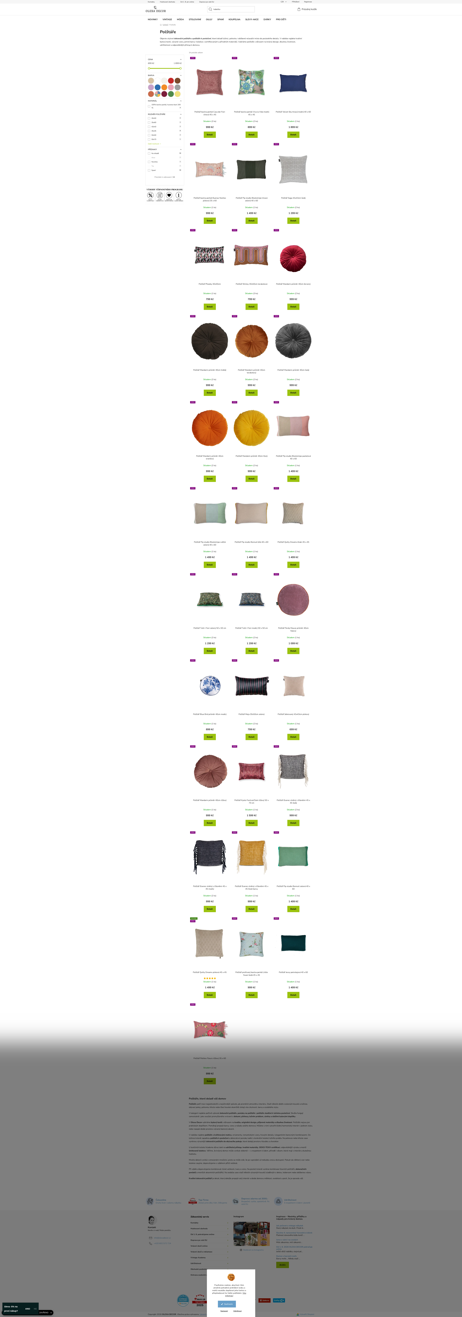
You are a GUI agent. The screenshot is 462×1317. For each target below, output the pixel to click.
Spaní (166, 170)
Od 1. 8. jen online (187, 2)
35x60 (166, 122)
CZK (282, 2)
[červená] (171, 81)
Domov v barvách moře (286, 1256)
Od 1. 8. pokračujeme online (202, 1234)
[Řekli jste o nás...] (183, 1300)
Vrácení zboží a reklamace (201, 1252)
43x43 (166, 127)
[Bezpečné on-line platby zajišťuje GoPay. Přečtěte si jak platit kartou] (279, 1300)
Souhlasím (228, 1304)
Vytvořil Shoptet (307, 1314)
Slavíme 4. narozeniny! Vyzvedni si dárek (294, 1233)
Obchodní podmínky (199, 1269)
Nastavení (224, 1311)
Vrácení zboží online (199, 1246)
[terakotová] (151, 94)
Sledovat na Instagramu (253, 1250)
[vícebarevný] (158, 94)
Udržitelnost (196, 1263)
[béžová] (151, 81)
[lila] (151, 87)
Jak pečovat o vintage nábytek (289, 1226)
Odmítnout (237, 1311)
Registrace (308, 2)
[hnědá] (178, 81)
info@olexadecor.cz (162, 1238)
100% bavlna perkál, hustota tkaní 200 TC (166, 106)
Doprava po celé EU (206, 2)
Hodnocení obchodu (167, 2)
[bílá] (158, 81)
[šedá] (178, 87)
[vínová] (164, 94)
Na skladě (166, 153)
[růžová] (171, 87)
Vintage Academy (198, 1257)
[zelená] (171, 94)
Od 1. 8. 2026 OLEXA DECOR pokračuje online (294, 1248)
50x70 (166, 139)
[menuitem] (152, 19)
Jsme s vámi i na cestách (287, 1240)
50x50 (166, 135)
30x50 (166, 118)
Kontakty (151, 2)
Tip (166, 166)
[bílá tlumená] (164, 81)
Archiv (282, 1265)
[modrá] (158, 87)
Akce (166, 157)
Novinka (166, 162)
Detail (210, 134)
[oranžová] (164, 87)
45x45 (166, 131)
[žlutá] (178, 94)
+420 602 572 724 (162, 1243)
